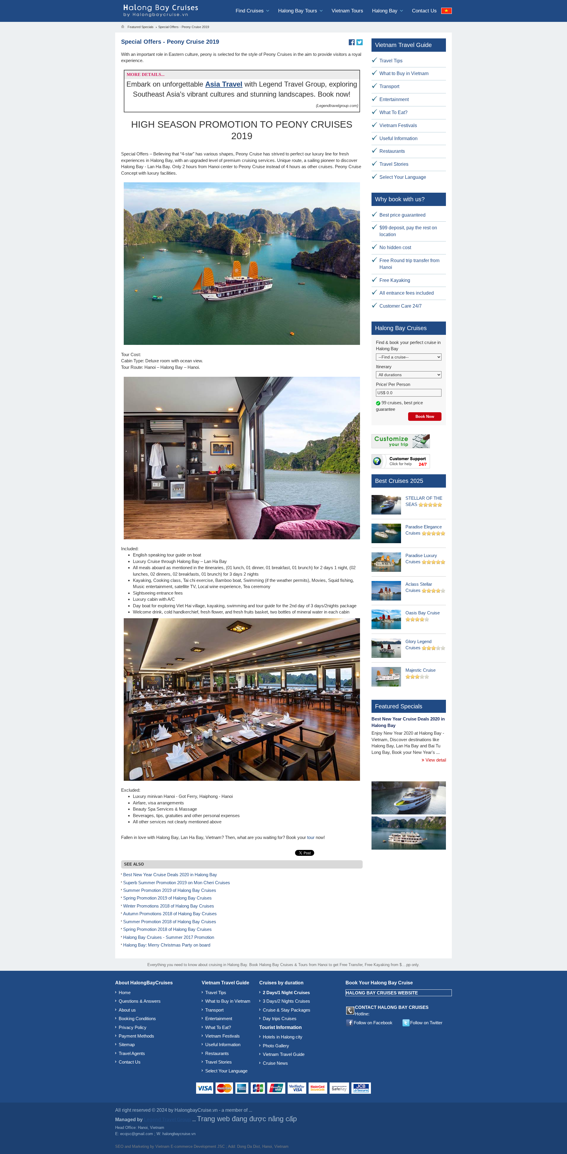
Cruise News (275, 1063)
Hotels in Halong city (282, 1036)
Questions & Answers (140, 1001)
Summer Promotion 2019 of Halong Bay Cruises (169, 890)
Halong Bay (385, 11)
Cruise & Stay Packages (286, 1009)
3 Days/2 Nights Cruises (286, 1001)
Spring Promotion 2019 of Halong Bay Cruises (167, 897)
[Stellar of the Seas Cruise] (409, 798)
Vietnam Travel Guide (283, 1054)
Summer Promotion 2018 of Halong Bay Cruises (169, 921)
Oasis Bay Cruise (422, 612)
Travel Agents (132, 1053)
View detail (435, 759)
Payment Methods (136, 1035)
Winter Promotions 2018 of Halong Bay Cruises (168, 905)
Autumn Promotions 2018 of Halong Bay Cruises (170, 913)
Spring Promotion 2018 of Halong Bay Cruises (167, 929)
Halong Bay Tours (298, 11)
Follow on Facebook (373, 1022)
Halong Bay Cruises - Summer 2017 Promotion (168, 937)
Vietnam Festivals (398, 125)
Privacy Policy (132, 1027)
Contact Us (424, 11)
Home (125, 992)
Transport (389, 86)
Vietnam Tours (347, 11)
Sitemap (127, 1044)
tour (311, 837)
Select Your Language (402, 177)
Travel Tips (391, 60)
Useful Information (398, 138)
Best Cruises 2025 (399, 481)
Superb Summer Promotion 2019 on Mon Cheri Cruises (176, 882)
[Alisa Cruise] (409, 833)
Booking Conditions (137, 1018)
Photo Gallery (276, 1045)
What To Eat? (393, 112)
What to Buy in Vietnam (403, 73)
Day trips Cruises (279, 1018)
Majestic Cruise (420, 670)
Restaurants (392, 151)
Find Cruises (250, 11)
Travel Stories (393, 164)
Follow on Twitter (426, 1022)
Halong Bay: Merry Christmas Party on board (166, 944)
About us (127, 1009)
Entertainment (394, 99)
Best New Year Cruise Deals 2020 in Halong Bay (170, 874)
